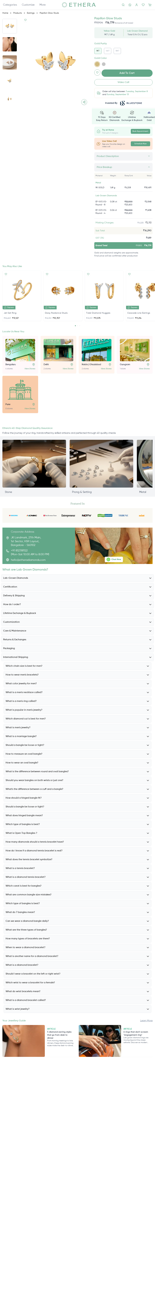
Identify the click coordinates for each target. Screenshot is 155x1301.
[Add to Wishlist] (25, 20)
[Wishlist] (143, 5)
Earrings (31, 13)
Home (5, 13)
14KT (107, 51)
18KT (117, 51)
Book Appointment (140, 131)
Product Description (108, 156)
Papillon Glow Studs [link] (49, 13)
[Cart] (150, 5)
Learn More (146, 1021)
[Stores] (130, 5)
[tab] (75, 325)
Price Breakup (104, 167)
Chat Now (116, 559)
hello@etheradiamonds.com (28, 560)
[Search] (123, 5)
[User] (136, 5)
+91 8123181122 (19, 550)
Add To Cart (127, 73)
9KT (97, 51)
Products (17, 13)
